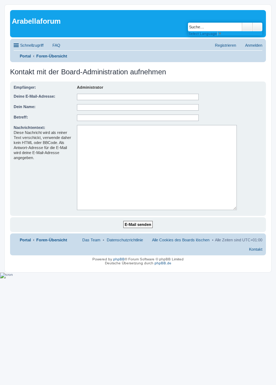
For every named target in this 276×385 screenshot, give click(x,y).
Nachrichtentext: (29, 127)
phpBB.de (163, 263)
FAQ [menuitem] (56, 45)
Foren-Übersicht (51, 240)
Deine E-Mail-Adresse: (34, 96)
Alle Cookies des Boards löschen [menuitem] (181, 240)
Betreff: (21, 117)
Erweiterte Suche (257, 27)
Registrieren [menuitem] (225, 45)
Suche (247, 27)
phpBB (119, 259)
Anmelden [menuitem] (253, 45)
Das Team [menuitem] (91, 240)
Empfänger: (25, 87)
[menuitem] (125, 240)
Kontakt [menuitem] (255, 249)
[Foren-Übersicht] (16, 13)
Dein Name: (25, 107)
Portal (25, 56)
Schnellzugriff (31, 45)
